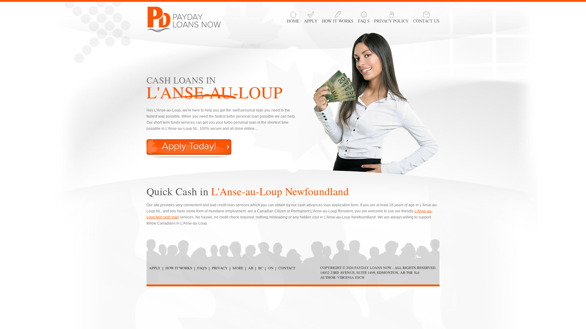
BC (260, 267)
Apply (155, 267)
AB (250, 267)
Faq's (202, 267)
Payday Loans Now (373, 267)
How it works (178, 267)
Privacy (220, 267)
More (238, 267)
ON (270, 267)
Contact (286, 267)
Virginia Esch (350, 277)
